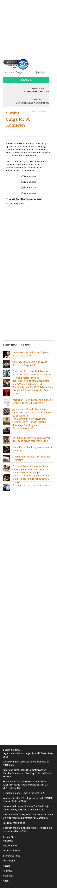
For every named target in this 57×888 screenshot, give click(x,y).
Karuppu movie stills (14, 823)
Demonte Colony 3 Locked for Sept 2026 (24, 793)
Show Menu (26, 79)
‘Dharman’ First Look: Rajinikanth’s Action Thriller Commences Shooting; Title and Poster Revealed (27, 773)
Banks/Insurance (11, 855)
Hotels (6, 865)
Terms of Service (11, 850)
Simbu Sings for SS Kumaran (18, 119)
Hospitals (8, 875)
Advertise (8, 840)
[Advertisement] (28, 29)
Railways (7, 870)
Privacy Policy (10, 845)
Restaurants (9, 860)
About (6, 880)
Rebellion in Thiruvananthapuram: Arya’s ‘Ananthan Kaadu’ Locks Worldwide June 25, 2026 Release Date (25, 784)
